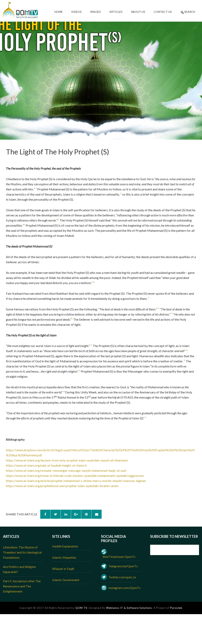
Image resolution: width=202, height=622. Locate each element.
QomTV (20, 10)
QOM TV (81, 607)
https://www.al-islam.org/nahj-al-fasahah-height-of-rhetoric (46, 465)
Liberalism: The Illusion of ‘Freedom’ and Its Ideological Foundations (22, 552)
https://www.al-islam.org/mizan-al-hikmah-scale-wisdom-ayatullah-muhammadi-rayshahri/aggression (75, 475)
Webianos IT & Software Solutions (129, 607)
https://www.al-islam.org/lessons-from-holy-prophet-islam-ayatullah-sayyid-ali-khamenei (67, 460)
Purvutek (176, 607)
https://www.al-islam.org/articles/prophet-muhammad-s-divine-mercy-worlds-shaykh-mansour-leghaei (76, 481)
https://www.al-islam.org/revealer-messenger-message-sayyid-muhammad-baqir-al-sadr (66, 470)
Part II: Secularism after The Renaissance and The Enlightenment (22, 586)
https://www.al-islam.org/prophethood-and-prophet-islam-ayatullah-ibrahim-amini (62, 486)
